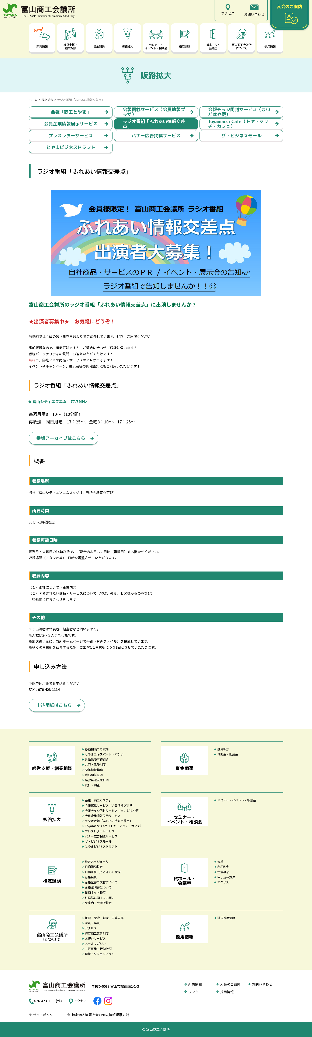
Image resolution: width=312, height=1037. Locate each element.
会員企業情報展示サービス (70, 123)
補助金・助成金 (227, 754)
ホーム (33, 100)
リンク (193, 991)
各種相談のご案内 (97, 749)
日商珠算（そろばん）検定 (103, 872)
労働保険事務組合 (97, 759)
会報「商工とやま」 (71, 112)
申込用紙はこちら (54, 705)
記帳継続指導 (94, 770)
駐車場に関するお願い (100, 898)
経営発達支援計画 (97, 780)
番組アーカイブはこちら (60, 438)
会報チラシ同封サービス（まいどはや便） (239, 111)
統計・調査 (92, 785)
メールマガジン (95, 943)
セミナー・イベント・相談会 (236, 800)
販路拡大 (47, 100)
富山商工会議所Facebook (97, 1001)
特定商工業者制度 (97, 933)
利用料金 (223, 867)
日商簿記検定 (94, 867)
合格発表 (91, 877)
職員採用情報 (226, 918)
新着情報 (195, 984)
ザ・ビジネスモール (241, 135)
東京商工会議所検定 (98, 903)
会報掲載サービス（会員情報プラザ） (154, 111)
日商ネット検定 (95, 892)
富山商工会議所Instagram (108, 1001)
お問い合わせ (262, 984)
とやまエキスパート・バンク (104, 754)
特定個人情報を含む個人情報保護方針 (100, 1014)
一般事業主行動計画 (98, 949)
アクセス (223, 882)
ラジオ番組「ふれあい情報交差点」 (154, 123)
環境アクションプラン (99, 954)
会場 (220, 861)
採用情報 (227, 991)
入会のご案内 (230, 984)
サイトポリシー (45, 1014)
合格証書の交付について (101, 882)
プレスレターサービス (70, 135)
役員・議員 (92, 923)
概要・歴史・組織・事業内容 (104, 918)
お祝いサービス (95, 938)
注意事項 (223, 872)
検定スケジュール (96, 861)
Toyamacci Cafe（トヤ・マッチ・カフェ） (238, 123)
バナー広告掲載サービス (156, 135)
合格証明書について (98, 887)
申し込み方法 (226, 877)
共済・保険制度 (95, 764)
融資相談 (223, 749)
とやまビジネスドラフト (70, 147)
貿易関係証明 (94, 775)
